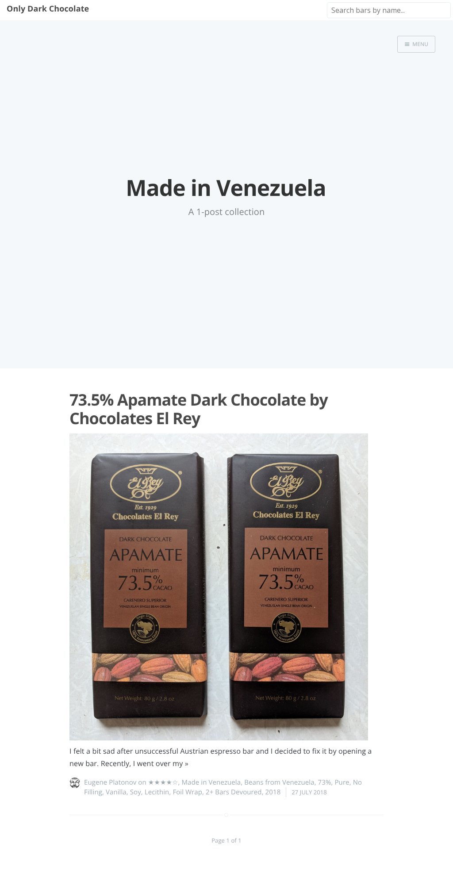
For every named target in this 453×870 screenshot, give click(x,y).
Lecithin (157, 792)
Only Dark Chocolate (48, 9)
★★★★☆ (163, 782)
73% (324, 782)
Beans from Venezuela (279, 782)
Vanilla (116, 792)
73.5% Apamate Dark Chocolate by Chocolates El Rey (198, 409)
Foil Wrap (187, 792)
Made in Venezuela (211, 782)
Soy (135, 792)
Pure (341, 782)
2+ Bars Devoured (234, 792)
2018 (273, 792)
